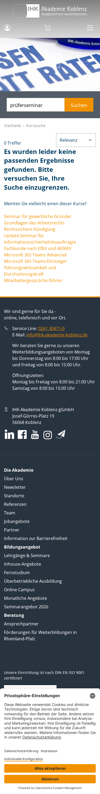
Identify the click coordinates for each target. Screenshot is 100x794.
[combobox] (36, 105)
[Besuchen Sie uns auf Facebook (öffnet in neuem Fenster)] (22, 435)
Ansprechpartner (21, 624)
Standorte (14, 496)
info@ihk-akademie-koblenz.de (56, 335)
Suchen (79, 105)
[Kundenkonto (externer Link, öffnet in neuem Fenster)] (7, 28)
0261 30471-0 (51, 328)
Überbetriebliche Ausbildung (33, 581)
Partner (11, 530)
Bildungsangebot (22, 547)
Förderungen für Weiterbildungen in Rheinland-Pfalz (40, 635)
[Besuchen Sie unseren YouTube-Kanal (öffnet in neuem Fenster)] (35, 435)
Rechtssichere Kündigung (29, 229)
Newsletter (15, 487)
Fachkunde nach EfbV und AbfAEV (37, 248)
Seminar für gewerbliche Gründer (37, 216)
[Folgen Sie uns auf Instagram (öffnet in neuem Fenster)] (47, 435)
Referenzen (15, 504)
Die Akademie (18, 470)
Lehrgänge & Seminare (27, 555)
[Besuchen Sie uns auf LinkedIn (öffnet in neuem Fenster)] (9, 434)
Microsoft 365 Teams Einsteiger (35, 261)
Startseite (12, 125)
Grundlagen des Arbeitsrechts (34, 223)
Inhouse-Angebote (22, 564)
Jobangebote (17, 521)
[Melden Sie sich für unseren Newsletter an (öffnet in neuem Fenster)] (60, 434)
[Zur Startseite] (50, 11)
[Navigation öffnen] (90, 28)
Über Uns (13, 479)
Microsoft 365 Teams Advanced (35, 255)
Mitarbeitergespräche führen (33, 280)
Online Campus (19, 590)
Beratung (14, 615)
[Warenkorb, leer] (47, 28)
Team (9, 513)
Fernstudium (17, 572)
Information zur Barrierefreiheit (35, 538)
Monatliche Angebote (25, 598)
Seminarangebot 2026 (26, 607)
